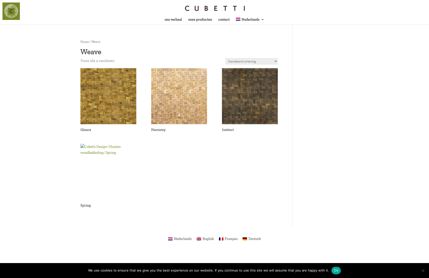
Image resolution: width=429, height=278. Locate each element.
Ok (336, 270)
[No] (422, 270)
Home (84, 42)
